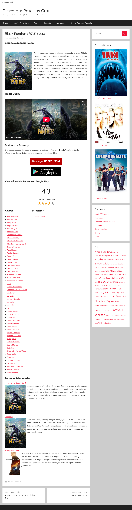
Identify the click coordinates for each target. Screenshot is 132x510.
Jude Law (122, 282)
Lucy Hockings (13, 314)
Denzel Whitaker (13, 265)
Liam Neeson (109, 289)
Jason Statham (112, 278)
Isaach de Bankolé (14, 287)
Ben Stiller (106, 259)
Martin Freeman (13, 333)
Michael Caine (100, 297)
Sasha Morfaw (12, 345)
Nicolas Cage (104, 301)
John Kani (11, 305)
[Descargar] (46, 176)
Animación (61, 23)
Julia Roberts (99, 285)
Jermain (10, 302)
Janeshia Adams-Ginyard (17, 290)
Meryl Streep (120, 292)
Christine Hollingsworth (16, 244)
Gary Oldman (104, 274)
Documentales (101, 229)
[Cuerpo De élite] (111, 173)
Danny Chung (12, 256)
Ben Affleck (115, 255)
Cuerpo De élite (101, 199)
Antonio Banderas (103, 252)
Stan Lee (10, 357)
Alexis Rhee (12, 219)
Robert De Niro (103, 310)
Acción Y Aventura (21, 23)
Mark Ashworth (13, 330)
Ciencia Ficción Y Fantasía (81, 23)
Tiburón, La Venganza (103, 98)
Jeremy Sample (13, 299)
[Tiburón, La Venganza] (111, 73)
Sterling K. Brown (14, 360)
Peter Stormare (120, 306)
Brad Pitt (122, 259)
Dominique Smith (14, 268)
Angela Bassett (13, 226)
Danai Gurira (12, 250)
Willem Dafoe (104, 323)
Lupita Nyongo (13, 317)
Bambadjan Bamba (14, 235)
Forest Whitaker (13, 277)
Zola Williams (12, 372)
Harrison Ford (113, 274)
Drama (5, 23)
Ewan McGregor (112, 271)
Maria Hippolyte (13, 320)
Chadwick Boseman (15, 241)
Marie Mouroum (13, 323)
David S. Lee (12, 262)
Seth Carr (11, 348)
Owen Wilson (108, 306)
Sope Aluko (11, 354)
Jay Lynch (11, 293)
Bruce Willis (102, 263)
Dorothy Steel (12, 271)
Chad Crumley (13, 238)
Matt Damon (110, 292)
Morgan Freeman (116, 296)
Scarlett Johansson (112, 315)
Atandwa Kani (12, 232)
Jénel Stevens (12, 296)
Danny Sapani (12, 259)
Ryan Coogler (40, 216)
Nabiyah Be (11, 339)
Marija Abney (12, 326)
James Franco (100, 278)
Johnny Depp (112, 282)
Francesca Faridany (15, 281)
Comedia (47, 23)
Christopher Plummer (105, 267)
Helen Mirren (122, 274)
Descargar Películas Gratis (27, 10)
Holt (9, 284)
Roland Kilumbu (13, 342)
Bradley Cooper (114, 259)
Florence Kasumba (14, 275)
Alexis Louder (12, 216)
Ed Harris (101, 271)
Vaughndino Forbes (15, 366)
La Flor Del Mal (101, 146)
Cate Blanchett (113, 264)
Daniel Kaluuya (13, 253)
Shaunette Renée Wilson (17, 351)
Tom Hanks (107, 319)
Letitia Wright (12, 311)
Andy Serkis (12, 222)
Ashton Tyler (12, 229)
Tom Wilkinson (118, 320)
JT (8, 308)
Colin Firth (115, 267)
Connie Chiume (13, 247)
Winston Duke (13, 369)
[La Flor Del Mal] (109, 123)
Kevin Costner (108, 285)
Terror (36, 23)
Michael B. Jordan (14, 336)
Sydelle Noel (12, 363)
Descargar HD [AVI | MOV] (46, 161)
